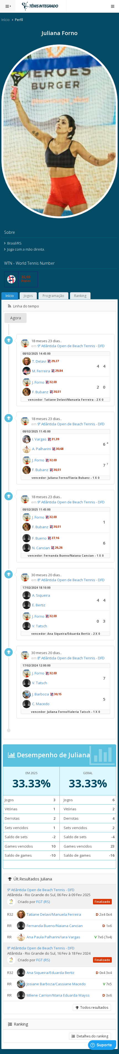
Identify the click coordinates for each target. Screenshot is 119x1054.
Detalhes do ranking (91, 1036)
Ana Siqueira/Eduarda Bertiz (50, 972)
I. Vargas (39, 439)
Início (5, 19)
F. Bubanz (40, 391)
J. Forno (38, 382)
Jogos (28, 295)
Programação (53, 295)
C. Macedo (41, 703)
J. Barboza (40, 694)
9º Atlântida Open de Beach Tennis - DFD (71, 345)
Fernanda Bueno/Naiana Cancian (55, 925)
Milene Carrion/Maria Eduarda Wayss (58, 995)
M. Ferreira (41, 370)
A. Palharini (41, 448)
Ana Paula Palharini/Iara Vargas (53, 936)
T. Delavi (39, 361)
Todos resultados (93, 1007)
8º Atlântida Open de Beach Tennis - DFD (71, 579)
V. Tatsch (39, 625)
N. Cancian (41, 547)
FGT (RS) (43, 901)
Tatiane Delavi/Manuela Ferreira (54, 914)
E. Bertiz (38, 604)
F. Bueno (39, 538)
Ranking (80, 295)
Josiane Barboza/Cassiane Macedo (56, 983)
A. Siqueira (41, 595)
